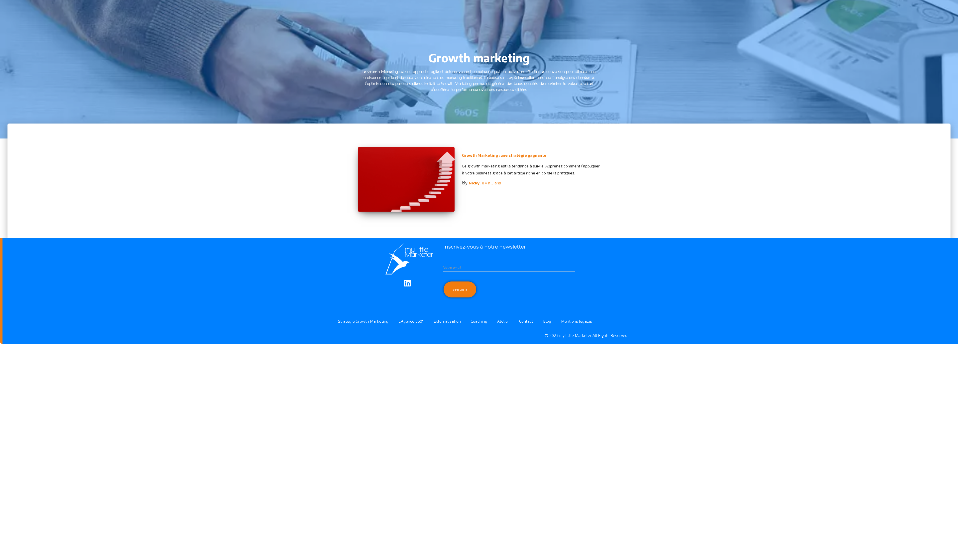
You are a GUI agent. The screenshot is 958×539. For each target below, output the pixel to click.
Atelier (503, 321)
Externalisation (447, 321)
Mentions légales (576, 321)
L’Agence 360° (411, 321)
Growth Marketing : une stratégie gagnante (504, 155)
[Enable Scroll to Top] (947, 528)
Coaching (479, 321)
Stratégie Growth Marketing (363, 321)
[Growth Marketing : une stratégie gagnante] (406, 179)
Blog (547, 321)
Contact (526, 321)
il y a (491, 182)
